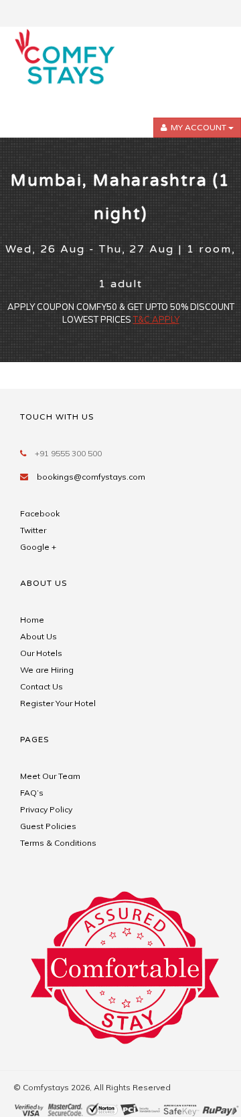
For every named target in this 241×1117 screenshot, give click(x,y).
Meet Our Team (50, 776)
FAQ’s (32, 793)
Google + (38, 547)
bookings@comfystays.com (91, 477)
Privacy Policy (46, 809)
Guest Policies (48, 826)
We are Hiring (47, 670)
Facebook (40, 513)
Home (32, 620)
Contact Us (41, 686)
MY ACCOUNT (198, 127)
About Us (38, 636)
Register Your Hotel (58, 703)
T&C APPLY (156, 319)
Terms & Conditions (58, 843)
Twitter (33, 530)
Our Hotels (41, 653)
